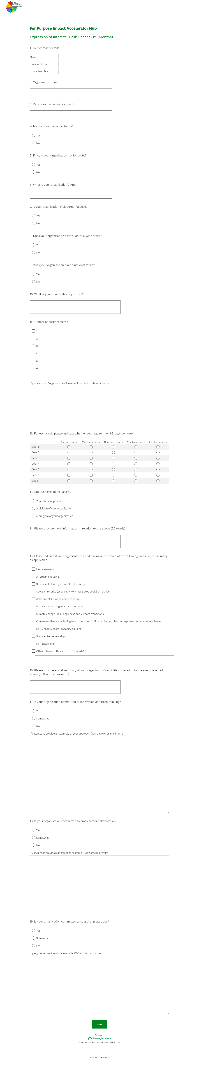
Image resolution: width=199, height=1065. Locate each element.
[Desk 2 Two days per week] (91, 452)
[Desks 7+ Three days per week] (113, 481)
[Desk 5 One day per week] (68, 469)
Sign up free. (115, 1042)
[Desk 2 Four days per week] (135, 452)
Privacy (93, 1057)
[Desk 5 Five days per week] (158, 469)
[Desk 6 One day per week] (68, 475)
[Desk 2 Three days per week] (113, 452)
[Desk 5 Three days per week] (113, 469)
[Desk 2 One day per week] (68, 452)
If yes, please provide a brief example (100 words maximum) (65, 953)
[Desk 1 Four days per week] (135, 447)
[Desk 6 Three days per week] (113, 475)
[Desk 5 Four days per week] (135, 469)
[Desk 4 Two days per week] (91, 463)
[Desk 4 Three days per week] (113, 463)
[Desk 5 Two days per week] (91, 469)
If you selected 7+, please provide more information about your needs (71, 383)
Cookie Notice (103, 1057)
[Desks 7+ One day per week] (68, 481)
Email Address (38, 64)
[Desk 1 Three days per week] (113, 447)
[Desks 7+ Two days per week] (91, 481)
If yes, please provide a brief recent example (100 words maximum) (69, 853)
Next (99, 1024)
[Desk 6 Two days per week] (91, 475)
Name (33, 57)
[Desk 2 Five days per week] (158, 452)
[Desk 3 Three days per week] (113, 458)
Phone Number (39, 71)
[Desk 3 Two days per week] (91, 458)
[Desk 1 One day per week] (68, 447)
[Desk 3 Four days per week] (135, 458)
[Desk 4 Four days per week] (135, 463)
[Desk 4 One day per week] (68, 463)
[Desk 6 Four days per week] (135, 475)
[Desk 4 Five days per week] (158, 463)
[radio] (31, 135)
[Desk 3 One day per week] (68, 458)
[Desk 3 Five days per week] (158, 458)
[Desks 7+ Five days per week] (158, 481)
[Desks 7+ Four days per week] (135, 481)
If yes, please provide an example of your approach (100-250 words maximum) (76, 733)
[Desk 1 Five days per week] (158, 447)
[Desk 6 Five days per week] (158, 475)
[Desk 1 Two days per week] (91, 447)
